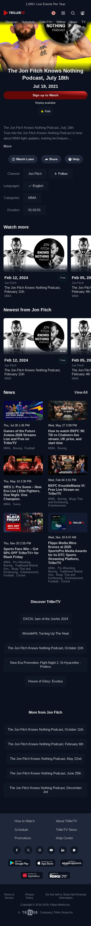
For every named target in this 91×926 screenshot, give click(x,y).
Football (30, 448)
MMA (32, 198)
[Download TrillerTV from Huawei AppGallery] (32, 875)
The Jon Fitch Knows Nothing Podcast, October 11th (45, 648)
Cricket (20, 575)
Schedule (28, 22)
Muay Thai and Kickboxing (65, 500)
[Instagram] (40, 850)
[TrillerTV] (14, 13)
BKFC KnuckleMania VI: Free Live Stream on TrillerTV (66, 489)
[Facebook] (17, 850)
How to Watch (25, 821)
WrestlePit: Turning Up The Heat (45, 633)
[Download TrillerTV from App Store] (45, 862)
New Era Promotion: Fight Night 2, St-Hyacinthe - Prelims (45, 664)
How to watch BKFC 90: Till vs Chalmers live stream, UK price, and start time (66, 437)
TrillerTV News (66, 830)
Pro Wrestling (21, 562)
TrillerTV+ (46, 22)
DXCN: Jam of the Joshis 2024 (45, 619)
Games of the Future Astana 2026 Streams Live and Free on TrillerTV (20, 437)
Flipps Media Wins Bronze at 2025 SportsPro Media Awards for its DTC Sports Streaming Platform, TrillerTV (67, 553)
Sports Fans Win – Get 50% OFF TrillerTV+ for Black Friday (21, 553)
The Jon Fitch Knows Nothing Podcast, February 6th (45, 744)
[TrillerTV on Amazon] (72, 862)
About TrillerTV (66, 821)
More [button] (7, 146)
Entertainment (57, 505)
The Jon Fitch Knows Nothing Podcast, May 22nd (45, 758)
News (73, 22)
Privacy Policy (29, 896)
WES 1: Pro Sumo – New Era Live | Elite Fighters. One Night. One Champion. (23, 493)
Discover (12, 22)
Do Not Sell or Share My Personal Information (66, 896)
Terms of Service (9, 896)
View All (80, 392)
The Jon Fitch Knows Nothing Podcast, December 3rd (45, 790)
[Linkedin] (63, 850)
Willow (61, 22)
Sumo (17, 504)
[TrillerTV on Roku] (59, 875)
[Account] (82, 13)
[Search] (73, 13)
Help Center (64, 838)
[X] (28, 850)
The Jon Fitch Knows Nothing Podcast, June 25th (45, 773)
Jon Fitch (35, 173)
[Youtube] (51, 850)
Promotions (23, 838)
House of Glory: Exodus (45, 681)
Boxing (17, 448)
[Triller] (74, 850)
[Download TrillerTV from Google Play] (19, 862)
